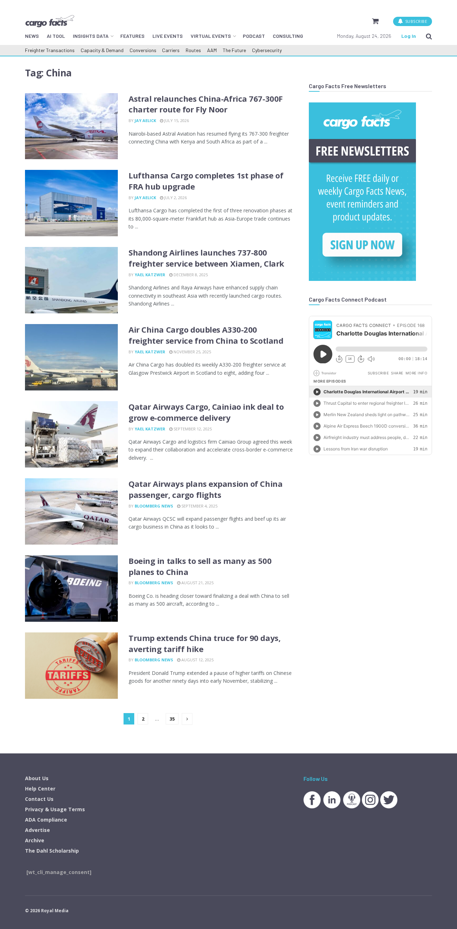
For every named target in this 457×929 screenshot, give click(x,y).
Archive (34, 840)
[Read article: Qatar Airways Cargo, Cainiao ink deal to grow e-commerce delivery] (71, 434)
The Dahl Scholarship (52, 850)
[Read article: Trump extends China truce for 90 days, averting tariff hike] (71, 665)
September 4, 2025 (198, 506)
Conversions (143, 50)
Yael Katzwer (150, 274)
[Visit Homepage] (49, 21)
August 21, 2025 (197, 582)
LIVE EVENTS (167, 36)
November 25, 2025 (191, 351)
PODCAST (254, 36)
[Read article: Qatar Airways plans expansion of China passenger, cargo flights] (71, 511)
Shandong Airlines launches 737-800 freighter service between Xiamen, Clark (206, 258)
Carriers (171, 50)
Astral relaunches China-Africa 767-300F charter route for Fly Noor (206, 104)
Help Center (40, 788)
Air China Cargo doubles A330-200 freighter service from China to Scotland (206, 335)
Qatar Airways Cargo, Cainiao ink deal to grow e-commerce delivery (206, 412)
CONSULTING (288, 36)
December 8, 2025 (190, 274)
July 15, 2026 (176, 120)
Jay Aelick (145, 120)
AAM (212, 50)
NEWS (32, 36)
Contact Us (39, 799)
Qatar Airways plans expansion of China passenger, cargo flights (205, 489)
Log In (408, 36)
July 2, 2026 (175, 197)
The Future (234, 50)
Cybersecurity (267, 50)
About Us (37, 778)
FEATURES (132, 36)
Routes (193, 50)
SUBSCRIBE (415, 21)
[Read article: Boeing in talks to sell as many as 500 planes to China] (71, 588)
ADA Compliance (46, 819)
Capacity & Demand (102, 50)
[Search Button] (429, 36)
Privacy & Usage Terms (55, 809)
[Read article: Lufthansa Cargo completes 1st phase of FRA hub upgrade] (71, 203)
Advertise (37, 830)
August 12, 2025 (197, 659)
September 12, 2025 (192, 428)
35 (172, 719)
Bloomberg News (154, 506)
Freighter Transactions (50, 50)
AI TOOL (56, 36)
